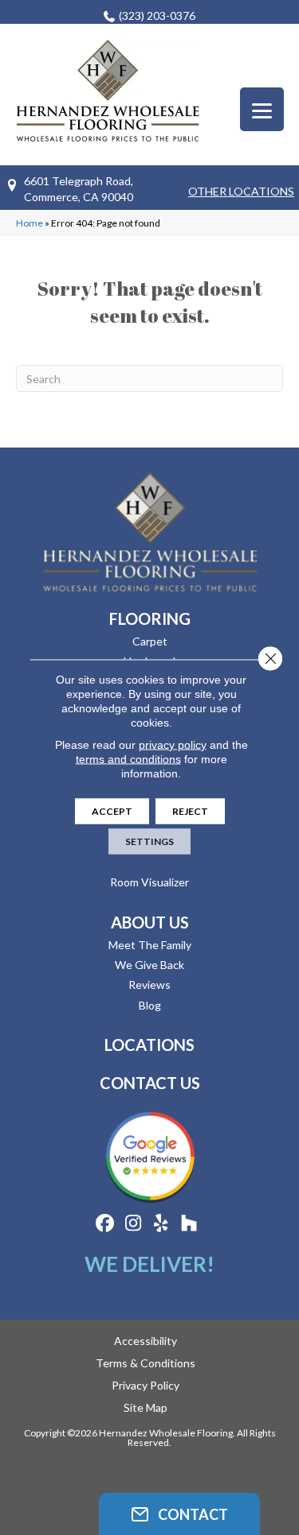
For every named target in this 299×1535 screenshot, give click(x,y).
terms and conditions (128, 758)
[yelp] (161, 1224)
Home (29, 223)
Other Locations (241, 191)
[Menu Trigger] (262, 109)
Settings (149, 841)
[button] (179, 1514)
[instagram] (133, 1224)
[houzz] (189, 1224)
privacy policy (173, 744)
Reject (190, 810)
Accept (112, 810)
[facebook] (105, 1224)
